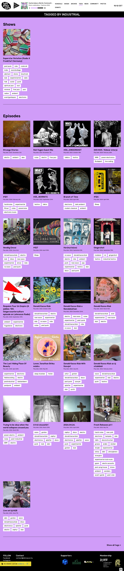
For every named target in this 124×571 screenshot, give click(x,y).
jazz (24, 89)
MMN (96, 157)
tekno (45, 204)
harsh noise (99, 432)
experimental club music (104, 459)
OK (27, 564)
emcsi (19, 263)
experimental (20, 204)
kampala (108, 436)
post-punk (81, 320)
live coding (109, 161)
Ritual (6, 208)
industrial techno (109, 259)
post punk (7, 66)
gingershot (113, 255)
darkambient (22, 381)
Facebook (6, 558)
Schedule (58, 4)
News (86, 4)
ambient (15, 93)
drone (16, 74)
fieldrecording (9, 378)
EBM (5, 443)
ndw (16, 66)
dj (105, 255)
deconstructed (107, 440)
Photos (103, 4)
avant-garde (99, 475)
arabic (105, 444)
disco (12, 259)
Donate (58, 7)
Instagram (7, 560)
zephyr (53, 436)
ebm (23, 157)
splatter (67, 385)
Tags (81, 4)
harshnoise (8, 204)
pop (83, 263)
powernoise (23, 208)
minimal (7, 89)
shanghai (98, 456)
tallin (97, 440)
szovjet (77, 381)
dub (5, 78)
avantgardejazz (10, 97)
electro (6, 157)
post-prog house (101, 467)
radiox (6, 93)
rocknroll (24, 66)
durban (113, 444)
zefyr (67, 374)
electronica (38, 440)
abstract (7, 74)
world (12, 82)
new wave (21, 259)
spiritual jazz (9, 86)
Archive (74, 4)
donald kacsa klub (10, 255)
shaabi (97, 448)
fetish (50, 374)
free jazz (16, 89)
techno (75, 157)
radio (26, 78)
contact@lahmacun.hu (24, 558)
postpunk (7, 385)
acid (112, 314)
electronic (22, 97)
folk (5, 82)
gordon (74, 374)
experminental (15, 78)
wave (97, 374)
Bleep (97, 204)
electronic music (10, 212)
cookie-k (21, 564)
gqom (97, 463)
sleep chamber (39, 374)
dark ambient (80, 204)
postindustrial (9, 381)
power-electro (9, 435)
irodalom (98, 255)
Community (94, 4)
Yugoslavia (8, 326)
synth (73, 389)
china (97, 452)
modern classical (71, 208)
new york (109, 432)
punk (19, 82)
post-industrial (16, 439)
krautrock (24, 74)
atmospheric (112, 452)
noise (36, 157)
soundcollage (16, 70)
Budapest (98, 161)
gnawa (97, 444)
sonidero (107, 471)
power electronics (107, 157)
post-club (110, 475)
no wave (7, 267)
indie (6, 70)
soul (18, 86)
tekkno (67, 157)
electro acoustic (108, 463)
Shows (66, 4)
